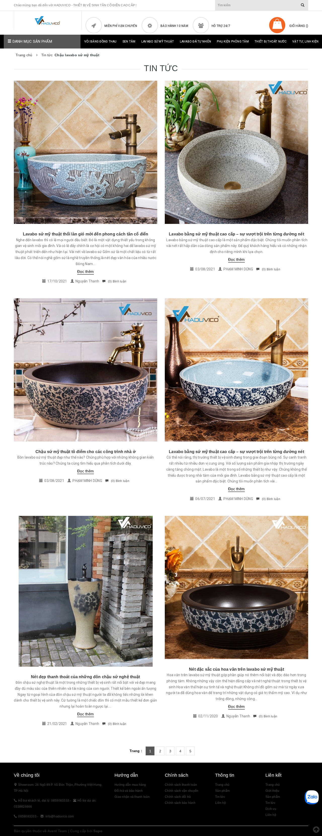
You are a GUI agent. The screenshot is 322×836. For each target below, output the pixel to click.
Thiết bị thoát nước (271, 41)
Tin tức (220, 797)
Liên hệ (220, 803)
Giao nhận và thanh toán (132, 797)
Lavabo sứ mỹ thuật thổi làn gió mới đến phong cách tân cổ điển (85, 234)
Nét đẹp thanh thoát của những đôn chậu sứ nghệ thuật (85, 677)
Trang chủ (272, 784)
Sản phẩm (272, 797)
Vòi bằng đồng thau (100, 41)
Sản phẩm (222, 791)
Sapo (97, 831)
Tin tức (270, 803)
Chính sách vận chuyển (181, 791)
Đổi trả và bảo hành (128, 791)
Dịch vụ (270, 809)
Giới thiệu (272, 791)
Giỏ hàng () (298, 26)
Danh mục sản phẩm (31, 41)
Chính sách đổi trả (178, 797)
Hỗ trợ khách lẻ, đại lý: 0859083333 (44, 800)
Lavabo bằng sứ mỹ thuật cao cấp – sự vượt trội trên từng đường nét (236, 234)
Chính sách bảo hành (180, 803)
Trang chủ (222, 784)
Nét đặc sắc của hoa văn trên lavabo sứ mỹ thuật (236, 669)
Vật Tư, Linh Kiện (305, 41)
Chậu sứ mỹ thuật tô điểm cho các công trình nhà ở (85, 452)
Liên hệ (270, 815)
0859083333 (27, 816)
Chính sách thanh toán (181, 784)
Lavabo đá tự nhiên (195, 41)
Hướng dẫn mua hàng (130, 784)
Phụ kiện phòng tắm (233, 41)
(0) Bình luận (116, 281)
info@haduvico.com (60, 816)
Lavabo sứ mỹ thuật (157, 41)
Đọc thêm (85, 271)
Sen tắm (129, 41)
